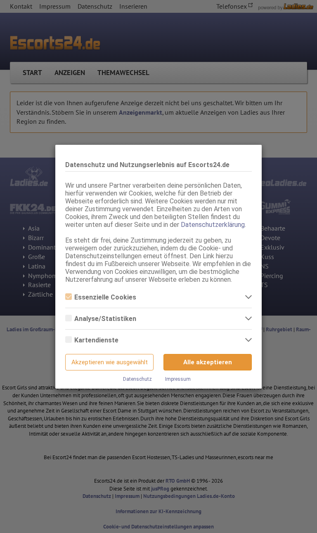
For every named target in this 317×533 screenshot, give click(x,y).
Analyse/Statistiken (105, 319)
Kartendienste (96, 340)
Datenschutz (137, 379)
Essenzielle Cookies (105, 297)
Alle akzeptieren (207, 362)
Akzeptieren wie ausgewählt (109, 362)
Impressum (178, 379)
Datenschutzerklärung (213, 225)
